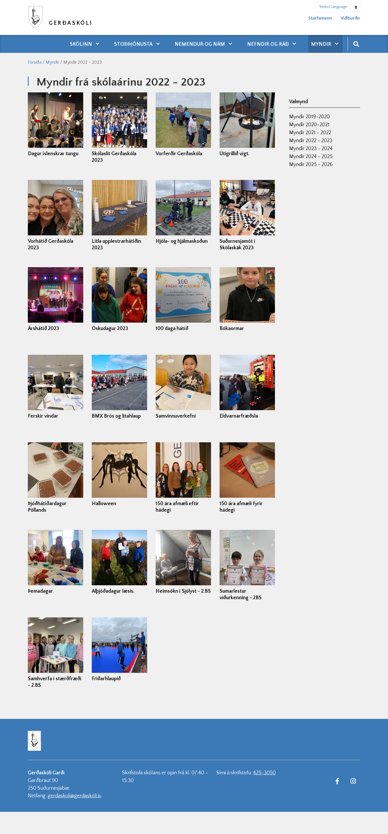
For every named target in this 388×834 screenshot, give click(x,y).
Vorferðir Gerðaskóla (179, 154)
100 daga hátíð (172, 328)
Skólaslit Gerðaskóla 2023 (114, 157)
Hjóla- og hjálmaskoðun (182, 241)
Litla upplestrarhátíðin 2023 (116, 244)
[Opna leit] (356, 43)
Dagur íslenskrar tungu (53, 154)
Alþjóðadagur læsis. (113, 591)
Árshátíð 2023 (43, 328)
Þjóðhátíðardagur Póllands (47, 507)
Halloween (104, 504)
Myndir (52, 62)
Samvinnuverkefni (176, 416)
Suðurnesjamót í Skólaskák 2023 (237, 244)
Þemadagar (40, 591)
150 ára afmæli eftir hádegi (177, 507)
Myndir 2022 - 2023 (82, 62)
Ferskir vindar (43, 416)
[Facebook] (337, 780)
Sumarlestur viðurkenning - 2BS (241, 594)
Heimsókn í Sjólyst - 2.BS (183, 591)
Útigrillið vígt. (234, 154)
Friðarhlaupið (106, 679)
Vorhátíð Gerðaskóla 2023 (50, 244)
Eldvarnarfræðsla (239, 416)
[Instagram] (353, 780)
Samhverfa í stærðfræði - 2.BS (54, 682)
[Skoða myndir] (55, 120)
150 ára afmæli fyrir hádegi (241, 507)
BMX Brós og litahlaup (116, 416)
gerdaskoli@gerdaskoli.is (74, 796)
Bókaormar (232, 328)
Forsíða (34, 62)
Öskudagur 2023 (110, 328)
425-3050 (264, 773)
